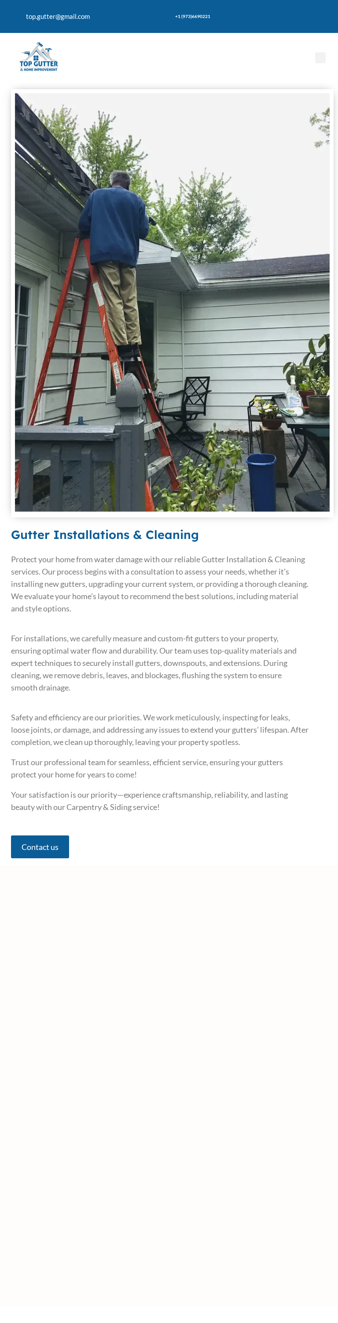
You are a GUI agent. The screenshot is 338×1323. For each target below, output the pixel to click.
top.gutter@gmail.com (58, 16)
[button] (320, 57)
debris (92, 675)
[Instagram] (303, 15)
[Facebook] (277, 15)
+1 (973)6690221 (192, 16)
